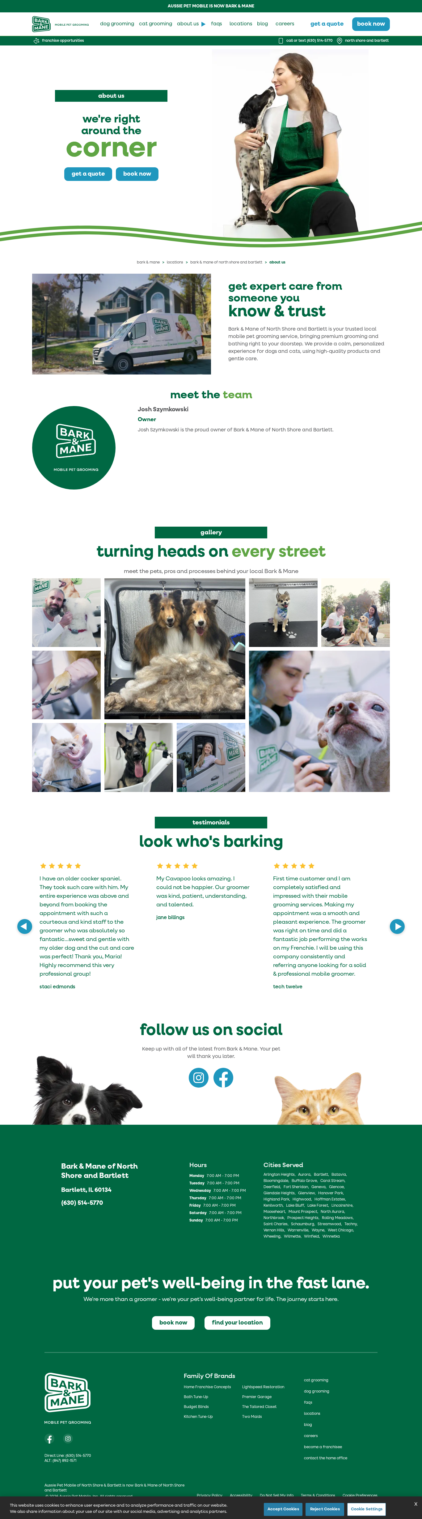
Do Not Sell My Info (276, 1496)
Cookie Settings (366, 1509)
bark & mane (148, 262)
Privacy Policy (209, 1496)
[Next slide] (397, 926)
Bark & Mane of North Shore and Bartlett (226, 262)
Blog (308, 1425)
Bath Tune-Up (196, 1397)
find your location (237, 1323)
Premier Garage (257, 1397)
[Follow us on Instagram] (68, 1438)
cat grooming (155, 24)
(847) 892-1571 (64, 1461)
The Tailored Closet (259, 1407)
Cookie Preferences (360, 1496)
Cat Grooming (316, 1380)
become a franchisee (323, 1447)
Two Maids (252, 1417)
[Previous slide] (24, 926)
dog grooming (117, 24)
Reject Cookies (325, 1509)
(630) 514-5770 (82, 1203)
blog (262, 24)
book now (371, 24)
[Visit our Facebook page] (49, 1438)
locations (241, 24)
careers (285, 24)
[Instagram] (199, 1078)
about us (188, 24)
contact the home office (325, 1458)
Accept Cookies (283, 1509)
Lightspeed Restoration (263, 1387)
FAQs (308, 1403)
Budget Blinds (196, 1407)
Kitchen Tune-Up (198, 1417)
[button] (66, 612)
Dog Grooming (316, 1391)
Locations (175, 262)
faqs (216, 24)
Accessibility (241, 1496)
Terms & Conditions (318, 1496)
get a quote (327, 24)
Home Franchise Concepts (207, 1387)
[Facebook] (223, 1078)
